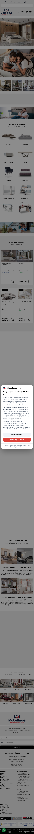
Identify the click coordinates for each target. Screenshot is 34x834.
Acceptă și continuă (17, 440)
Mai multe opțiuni (17, 434)
